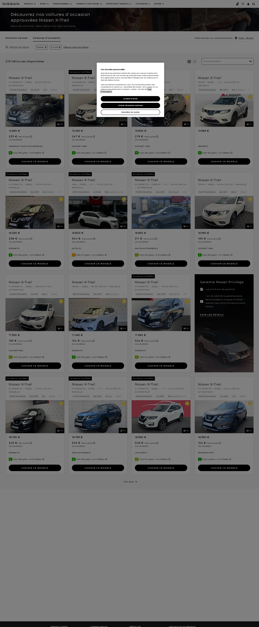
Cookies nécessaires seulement (130, 105)
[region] (130, 90)
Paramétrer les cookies (130, 112)
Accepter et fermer (130, 99)
